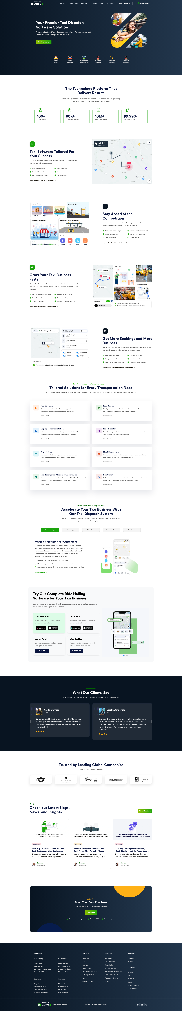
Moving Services (63, 984)
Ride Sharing (38, 966)
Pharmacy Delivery (64, 969)
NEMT (107, 981)
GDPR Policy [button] (87, 1004)
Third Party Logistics (41, 992)
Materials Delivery (64, 972)
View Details (45, 416)
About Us (110, 3)
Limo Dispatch (110, 962)
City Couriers (38, 984)
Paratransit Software (112, 978)
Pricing (94, 3)
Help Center (132, 972)
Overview (85, 958)
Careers (130, 962)
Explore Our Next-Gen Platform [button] (114, 243)
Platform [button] (62, 3)
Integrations (86, 968)
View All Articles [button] (145, 811)
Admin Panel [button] (91, 529)
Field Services (63, 992)
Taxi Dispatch (109, 958)
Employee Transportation (113, 971)
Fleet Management (111, 975)
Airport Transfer (110, 968)
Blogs (102, 3)
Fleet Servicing (63, 986)
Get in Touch (144, 3)
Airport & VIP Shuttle (41, 972)
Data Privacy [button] (94, 1004)
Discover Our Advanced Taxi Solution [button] (43, 306)
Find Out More (40, 572)
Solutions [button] (84, 3)
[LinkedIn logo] (142, 1004)
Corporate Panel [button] (111, 529)
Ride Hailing (38, 963)
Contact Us (91, 912)
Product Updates (133, 985)
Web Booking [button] (132, 529)
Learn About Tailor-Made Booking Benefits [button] (118, 367)
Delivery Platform (88, 975)
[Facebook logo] (138, 1004)
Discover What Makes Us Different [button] (42, 180)
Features (85, 965)
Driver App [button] (70, 529)
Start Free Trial (124, 3)
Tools (84, 962)
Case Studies (132, 988)
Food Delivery (63, 963)
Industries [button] (73, 3)
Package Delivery (40, 986)
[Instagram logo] (146, 1004)
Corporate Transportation (43, 969)
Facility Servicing (64, 989)
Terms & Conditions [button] (102, 1004)
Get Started (42, 650)
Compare (131, 979)
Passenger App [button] (50, 529)
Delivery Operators (40, 989)
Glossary (130, 982)
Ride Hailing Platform (89, 971)
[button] (56, 59)
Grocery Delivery (64, 966)
